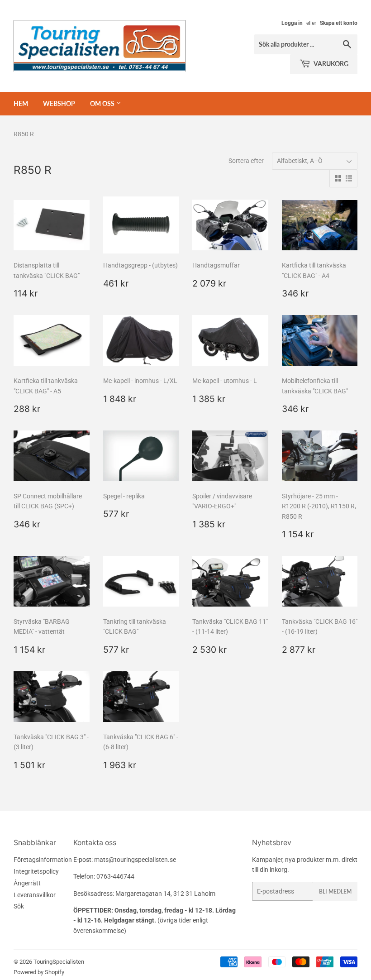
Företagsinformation (43, 859)
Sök (19, 906)
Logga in (292, 23)
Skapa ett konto (338, 23)
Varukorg (330, 63)
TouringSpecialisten (58, 961)
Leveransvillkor (35, 895)
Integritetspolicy (36, 871)
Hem (21, 103)
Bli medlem (335, 891)
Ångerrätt (27, 883)
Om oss (103, 103)
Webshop (59, 103)
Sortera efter (246, 160)
